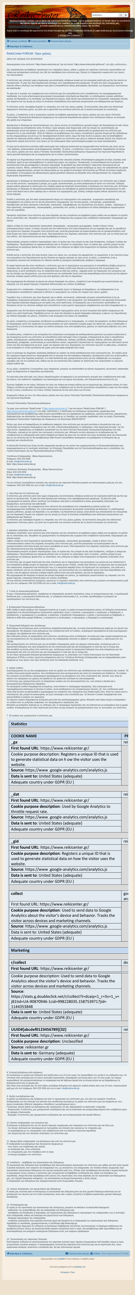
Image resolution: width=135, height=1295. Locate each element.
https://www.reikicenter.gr (55, 408)
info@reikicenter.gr (23, 461)
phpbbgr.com (79, 1267)
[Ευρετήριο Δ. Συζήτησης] (34, 14)
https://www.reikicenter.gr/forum (21, 411)
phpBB (61, 1259)
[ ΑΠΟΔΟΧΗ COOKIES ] (70, 35)
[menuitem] (37, 41)
